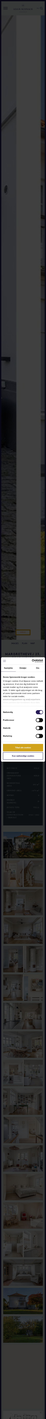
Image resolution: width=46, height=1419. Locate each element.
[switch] (39, 720)
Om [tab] (37, 668)
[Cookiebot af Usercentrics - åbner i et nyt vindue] (32, 661)
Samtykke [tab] (8, 668)
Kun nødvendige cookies (23, 756)
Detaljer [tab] (23, 668)
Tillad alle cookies (23, 747)
